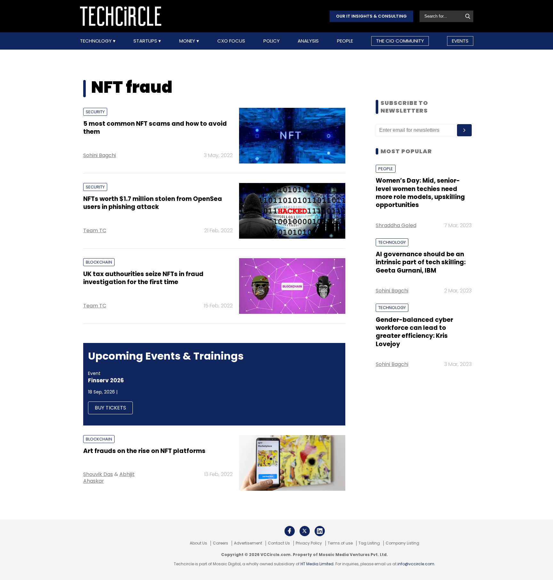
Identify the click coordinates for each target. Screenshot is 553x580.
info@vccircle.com (415, 564)
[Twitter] (305, 531)
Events (460, 40)
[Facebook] (290, 531)
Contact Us (279, 543)
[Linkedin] (320, 531)
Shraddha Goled (396, 225)
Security (95, 112)
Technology (96, 41)
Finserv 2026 (106, 380)
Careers (220, 543)
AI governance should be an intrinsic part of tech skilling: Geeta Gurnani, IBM (421, 262)
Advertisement (248, 543)
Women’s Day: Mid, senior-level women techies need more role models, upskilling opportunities (420, 192)
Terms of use (340, 543)
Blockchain (99, 262)
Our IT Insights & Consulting (371, 16)
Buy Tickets (110, 407)
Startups (145, 41)
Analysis (308, 41)
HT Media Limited (317, 564)
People (345, 41)
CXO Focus (231, 41)
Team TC (94, 230)
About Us (198, 543)
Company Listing (402, 543)
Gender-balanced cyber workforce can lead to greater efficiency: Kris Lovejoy (414, 331)
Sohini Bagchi (99, 155)
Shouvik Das (98, 474)
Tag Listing (369, 543)
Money (187, 41)
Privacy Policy (309, 543)
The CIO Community (400, 40)
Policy (271, 41)
